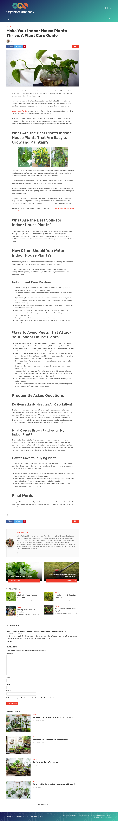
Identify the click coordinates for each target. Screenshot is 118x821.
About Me (10, 816)
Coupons (21, 19)
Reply (10, 641)
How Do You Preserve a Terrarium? (50, 740)
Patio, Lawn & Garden (37, 19)
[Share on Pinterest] (24, 46)
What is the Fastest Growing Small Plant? (54, 784)
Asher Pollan (16, 41)
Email (8, 684)
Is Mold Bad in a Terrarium (46, 762)
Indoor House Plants (19, 111)
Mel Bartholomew (25, 614)
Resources (68, 19)
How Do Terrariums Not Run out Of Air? (53, 717)
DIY (27, 19)
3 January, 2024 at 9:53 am (15, 633)
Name (8, 677)
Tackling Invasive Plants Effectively (26, 611)
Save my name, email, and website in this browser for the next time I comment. (34, 698)
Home (14, 19)
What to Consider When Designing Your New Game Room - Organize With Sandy (36, 631)
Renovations (57, 19)
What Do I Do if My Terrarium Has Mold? (65, 596)
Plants (8, 26)
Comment (9, 653)
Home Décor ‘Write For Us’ (34, 816)
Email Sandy (19, 816)
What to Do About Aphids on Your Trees (27, 596)
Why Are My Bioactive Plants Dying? (65, 610)
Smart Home (79, 19)
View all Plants (42, 804)
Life (48, 19)
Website (9, 691)
